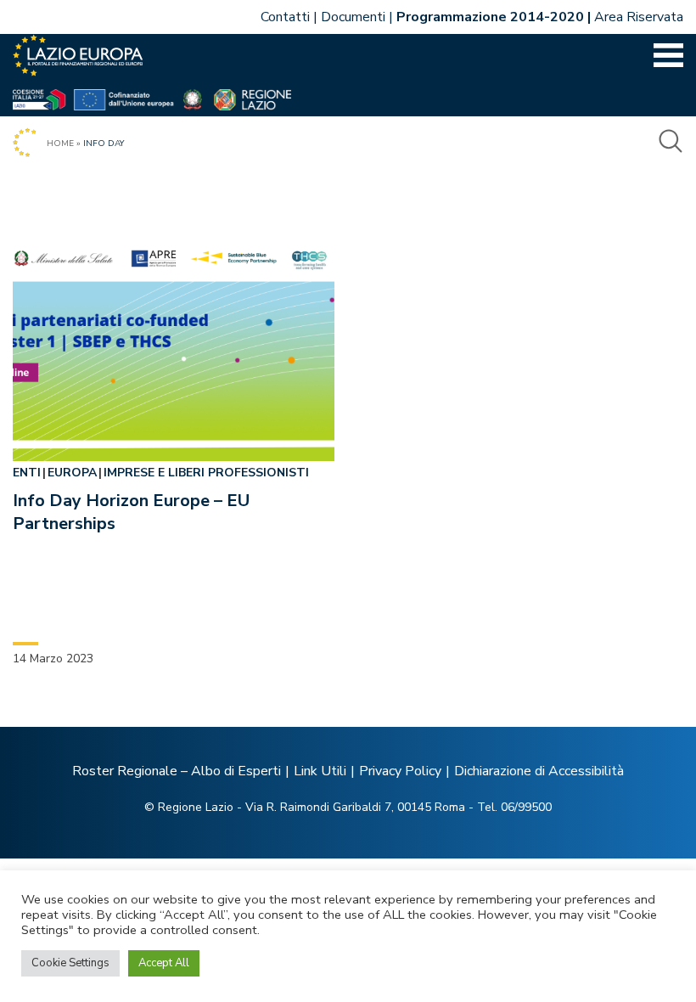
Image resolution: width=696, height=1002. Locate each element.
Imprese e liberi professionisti (206, 472)
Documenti (353, 17)
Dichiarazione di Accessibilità (539, 771)
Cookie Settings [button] (70, 963)
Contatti (285, 17)
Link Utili (320, 771)
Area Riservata (638, 17)
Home (60, 143)
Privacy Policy (400, 771)
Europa (72, 472)
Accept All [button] (163, 963)
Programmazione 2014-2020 (490, 17)
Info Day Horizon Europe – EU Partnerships (131, 512)
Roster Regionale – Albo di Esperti (176, 771)
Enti (27, 472)
